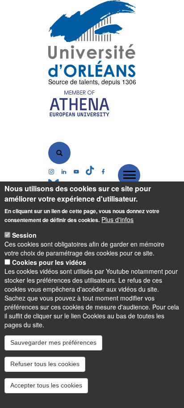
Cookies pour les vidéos (49, 262)
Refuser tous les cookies (44, 363)
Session (24, 235)
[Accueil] (92, 38)
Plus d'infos (117, 219)
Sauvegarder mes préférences (53, 342)
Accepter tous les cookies (46, 385)
